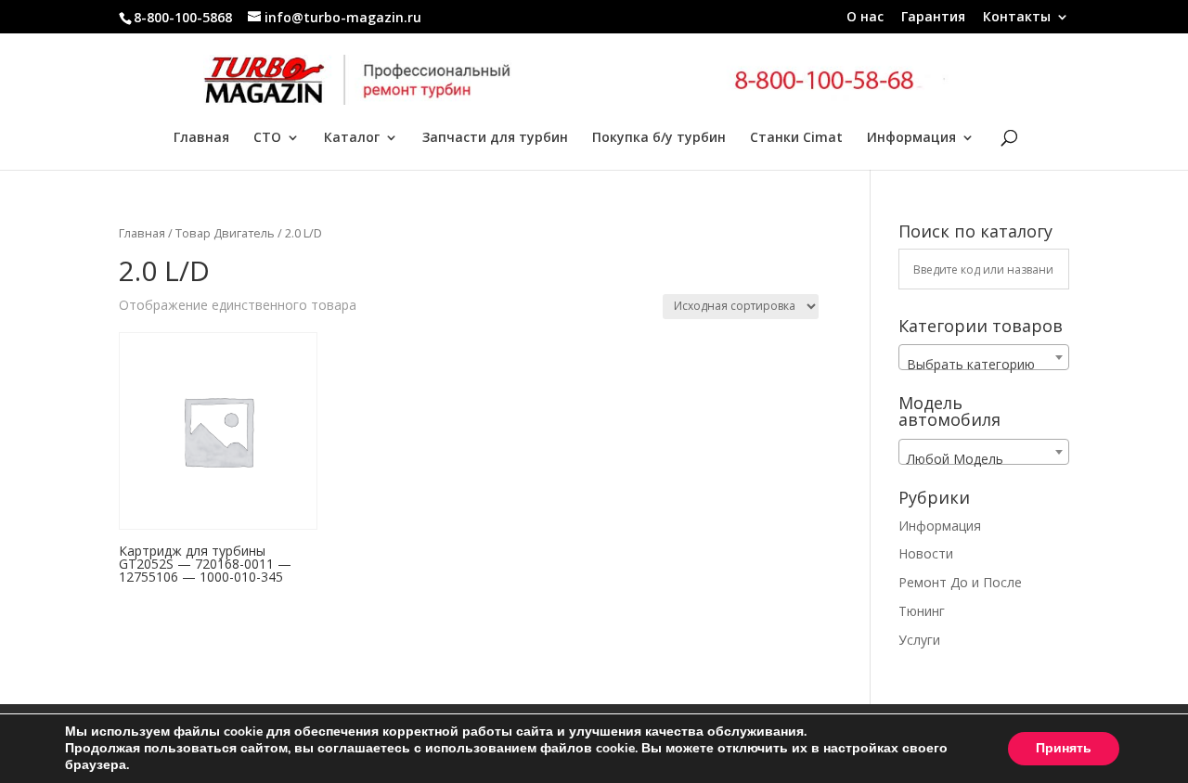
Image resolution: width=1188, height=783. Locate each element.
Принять (1063, 748)
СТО (267, 138)
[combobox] (983, 357)
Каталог (352, 138)
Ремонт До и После (960, 582)
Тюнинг (921, 611)
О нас (865, 17)
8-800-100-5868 (183, 17)
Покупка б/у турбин (659, 138)
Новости (925, 553)
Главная (201, 138)
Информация (911, 138)
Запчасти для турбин (495, 138)
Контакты (1017, 17)
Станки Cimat (796, 138)
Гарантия (933, 17)
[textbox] (983, 364)
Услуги (919, 639)
